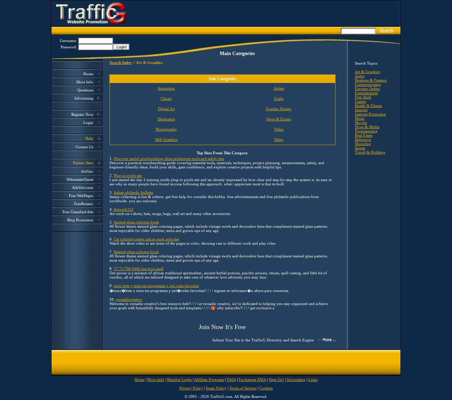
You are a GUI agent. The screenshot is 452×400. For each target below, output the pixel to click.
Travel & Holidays (370, 152)
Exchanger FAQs (252, 379)
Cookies (266, 388)
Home (88, 74)
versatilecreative (129, 299)
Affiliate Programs (209, 379)
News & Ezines (278, 119)
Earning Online (367, 88)
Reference (363, 139)
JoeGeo (87, 171)
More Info (84, 82)
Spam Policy (216, 388)
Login (88, 122)
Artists (279, 88)
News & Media (367, 127)
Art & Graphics (367, 72)
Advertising (83, 98)
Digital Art (166, 109)
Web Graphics (166, 139)
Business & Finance (371, 80)
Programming (366, 131)
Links (312, 379)
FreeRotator (83, 204)
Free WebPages (81, 195)
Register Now (82, 114)
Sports (360, 148)
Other (278, 139)
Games (360, 101)
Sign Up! (276, 379)
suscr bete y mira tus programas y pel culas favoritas (156, 285)
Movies (361, 122)
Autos (359, 76)
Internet (361, 110)
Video (279, 129)
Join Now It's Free (222, 326)
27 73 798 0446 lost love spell (138, 269)
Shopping (363, 144)
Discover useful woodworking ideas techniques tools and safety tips (169, 158)
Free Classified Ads (78, 212)
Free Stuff (363, 97)
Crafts (279, 98)
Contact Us (84, 147)
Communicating (368, 84)
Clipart (166, 98)
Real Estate (364, 135)
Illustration (166, 119)
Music (360, 118)
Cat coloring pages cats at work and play (147, 239)
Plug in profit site (128, 175)
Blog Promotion (80, 220)
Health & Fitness (368, 105)
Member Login (179, 379)
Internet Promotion (370, 114)
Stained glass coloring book (136, 222)
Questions (85, 90)
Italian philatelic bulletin (133, 192)
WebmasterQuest (79, 179)
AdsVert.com (82, 187)
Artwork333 (123, 209)
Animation (166, 88)
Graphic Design (278, 109)
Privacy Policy (191, 388)
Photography (166, 129)
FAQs (231, 379)
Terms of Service (243, 388)
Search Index (120, 62)
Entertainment (366, 93)
